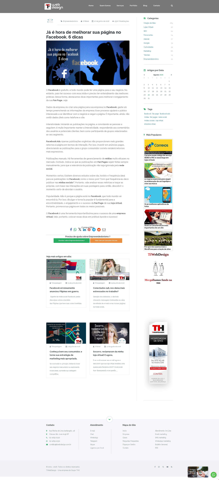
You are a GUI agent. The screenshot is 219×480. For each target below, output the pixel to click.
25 (153, 95)
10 (149, 88)
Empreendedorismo (70, 21)
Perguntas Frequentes (131, 441)
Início (125, 431)
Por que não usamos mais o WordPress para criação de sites (157, 248)
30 (145, 98)
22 (170, 91)
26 (157, 95)
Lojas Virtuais (148, 27)
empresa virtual (150, 124)
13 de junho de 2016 (74, 283)
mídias (146, 117)
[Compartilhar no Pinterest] (89, 230)
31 (149, 98)
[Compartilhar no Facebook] (71, 230)
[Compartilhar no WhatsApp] (75, 230)
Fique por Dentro (129, 444)
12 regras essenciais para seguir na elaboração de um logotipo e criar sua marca (157, 181)
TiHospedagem (56, 283)
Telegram (93, 441)
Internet (146, 39)
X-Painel (86, 21)
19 (157, 91)
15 (170, 88)
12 (157, 88)
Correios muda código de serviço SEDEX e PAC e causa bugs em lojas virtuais (157, 157)
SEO (145, 31)
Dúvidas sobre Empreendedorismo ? (72, 240)
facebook (147, 114)
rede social (163, 117)
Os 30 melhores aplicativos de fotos (156, 205)
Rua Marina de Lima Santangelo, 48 (62, 431)
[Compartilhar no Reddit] (99, 230)
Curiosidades (148, 47)
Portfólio (133, 6)
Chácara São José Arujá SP (59, 434)
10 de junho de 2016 (101, 21)
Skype (92, 444)
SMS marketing (160, 438)
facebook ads (165, 114)
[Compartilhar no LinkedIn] (84, 230)
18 (153, 91)
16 (145, 91)
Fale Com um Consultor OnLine (106, 240)
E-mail (92, 431)
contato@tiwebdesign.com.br (60, 444)
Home (91, 6)
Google (146, 43)
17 (149, 91)
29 (170, 95)
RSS (156, 448)
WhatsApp (94, 438)
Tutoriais (147, 55)
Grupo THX (75, 470)
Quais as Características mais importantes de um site (156, 227)
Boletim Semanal (161, 444)
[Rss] (171, 467)
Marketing (147, 51)
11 (153, 88)
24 (149, 95)
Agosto (156, 75)
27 (161, 95)
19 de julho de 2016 (117, 283)
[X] (163, 467)
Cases (125, 438)
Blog (145, 6)
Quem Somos (105, 6)
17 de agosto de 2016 (114, 346)
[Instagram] (159, 467)
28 (165, 95)
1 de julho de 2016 (74, 346)
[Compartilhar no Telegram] (94, 230)
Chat (92, 434)
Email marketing (161, 434)
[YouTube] (167, 467)
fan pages (153, 117)
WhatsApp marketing (163, 441)
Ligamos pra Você (97, 448)
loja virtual (159, 120)
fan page (155, 114)
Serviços (120, 6)
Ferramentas (148, 35)
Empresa (126, 434)
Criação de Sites (150, 23)
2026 (161, 75)
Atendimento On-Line (163, 431)
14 (165, 88)
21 (165, 91)
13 (161, 88)
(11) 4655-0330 (54, 438)
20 (161, 91)
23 (145, 95)
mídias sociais (149, 120)
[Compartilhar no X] (79, 230)
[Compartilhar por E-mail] (104, 230)
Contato (156, 6)
